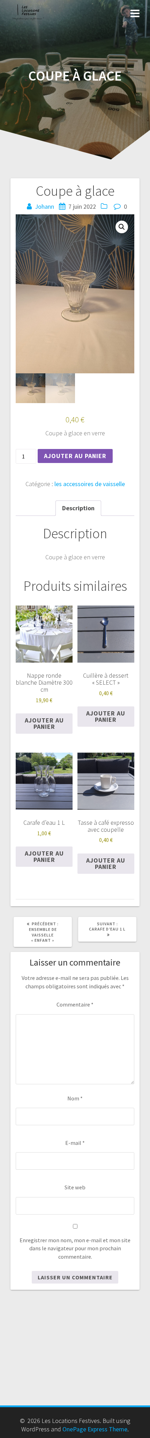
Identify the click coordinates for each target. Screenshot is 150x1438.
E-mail (75, 1142)
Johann (44, 206)
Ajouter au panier (75, 456)
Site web (75, 1187)
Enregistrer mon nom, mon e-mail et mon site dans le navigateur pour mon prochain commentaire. (75, 1248)
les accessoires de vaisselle (89, 484)
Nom (75, 1098)
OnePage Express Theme (94, 1429)
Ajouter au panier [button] (44, 723)
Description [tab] (78, 508)
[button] (121, 227)
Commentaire (75, 1004)
